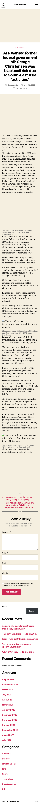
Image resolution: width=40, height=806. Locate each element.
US (3, 789)
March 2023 (7, 705)
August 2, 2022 (29, 85)
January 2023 (8, 710)
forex (4, 769)
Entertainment (8, 764)
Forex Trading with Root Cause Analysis (20, 639)
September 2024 (10, 685)
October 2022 (8, 725)
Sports (5, 774)
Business (6, 759)
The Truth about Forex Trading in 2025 (19, 634)
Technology (7, 779)
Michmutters (20, 4)
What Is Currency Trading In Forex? (18, 652)
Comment (6, 532)
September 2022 (10, 730)
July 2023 (6, 695)
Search (4, 606)
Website (5, 573)
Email (4, 563)
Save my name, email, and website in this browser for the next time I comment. (18, 585)
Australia (20, 48)
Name (5, 553)
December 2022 (9, 715)
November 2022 (9, 720)
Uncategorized (9, 784)
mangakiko (14, 85)
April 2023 (7, 700)
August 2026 (8, 680)
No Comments (21, 88)
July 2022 (6, 740)
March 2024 (7, 690)
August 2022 (8, 735)
